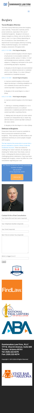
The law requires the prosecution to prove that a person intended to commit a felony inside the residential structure (16, 145)
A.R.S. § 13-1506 (6, 96)
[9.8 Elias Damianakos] (17, 276)
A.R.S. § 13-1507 (6, 78)
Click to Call (17, 177)
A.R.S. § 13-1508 (6, 50)
